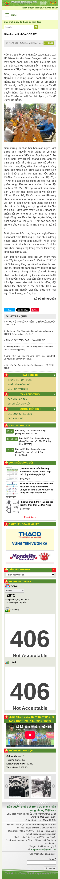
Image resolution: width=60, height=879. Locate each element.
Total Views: (12, 767)
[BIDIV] (30, 552)
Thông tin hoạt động (20, 380)
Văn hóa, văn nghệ (18, 389)
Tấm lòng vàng (30, 394)
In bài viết (49, 43)
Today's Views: (14, 760)
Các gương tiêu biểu (20, 414)
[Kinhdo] (30, 541)
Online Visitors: (14, 756)
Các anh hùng (15, 418)
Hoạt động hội (30, 375)
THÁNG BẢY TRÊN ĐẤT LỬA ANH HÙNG (25, 340)
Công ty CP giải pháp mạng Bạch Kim (37, 873)
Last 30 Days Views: (16, 764)
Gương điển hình (30, 409)
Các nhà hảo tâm (17, 399)
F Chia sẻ (9, 310)
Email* (52, 859)
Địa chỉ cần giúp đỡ (19, 404)
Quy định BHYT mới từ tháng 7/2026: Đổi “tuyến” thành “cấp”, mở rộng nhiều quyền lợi (36, 471)
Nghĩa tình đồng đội (19, 384)
